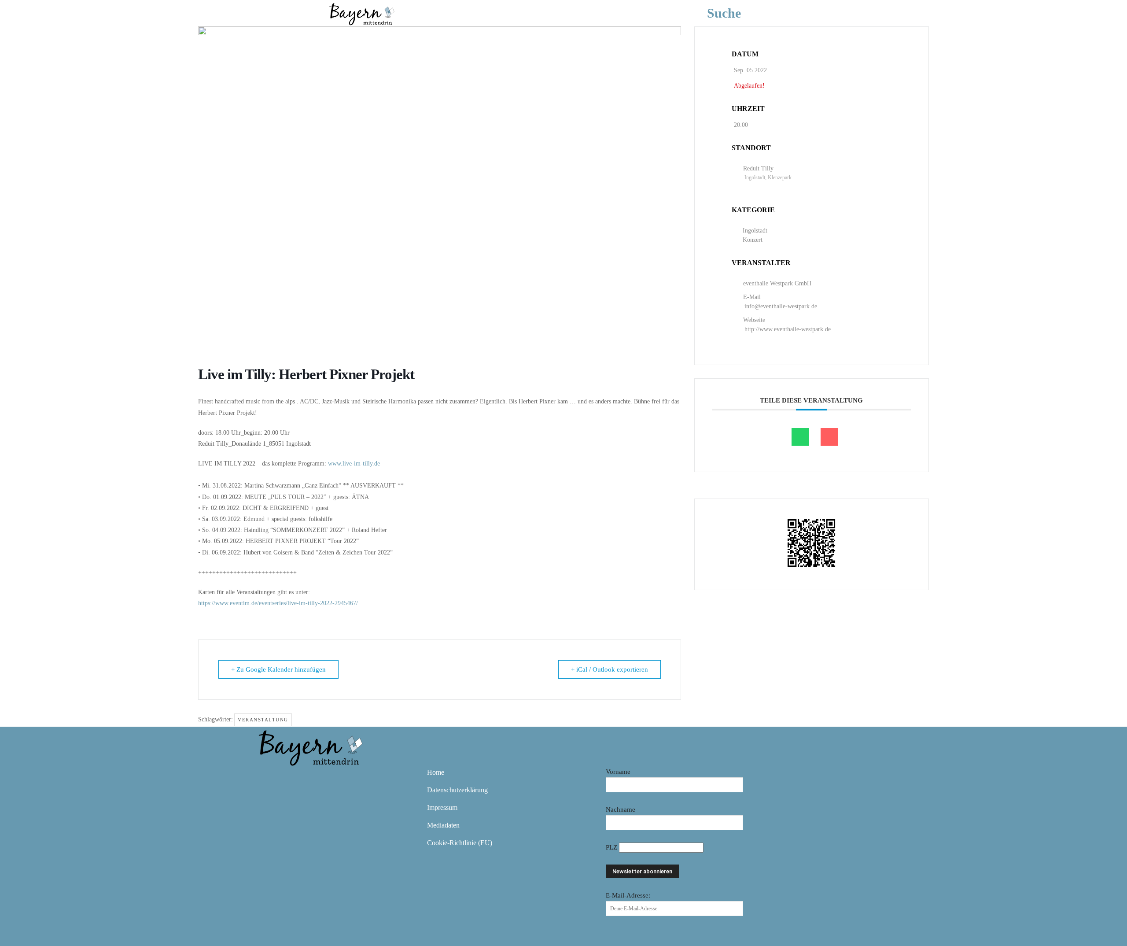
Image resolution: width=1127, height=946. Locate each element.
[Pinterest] (318, 778)
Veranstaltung (263, 719)
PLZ (612, 847)
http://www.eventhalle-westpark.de (787, 329)
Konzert (752, 239)
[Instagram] (293, 778)
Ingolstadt (755, 230)
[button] (737, 13)
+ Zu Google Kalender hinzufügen (278, 669)
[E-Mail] (829, 437)
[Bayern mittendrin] (361, 13)
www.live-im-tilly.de (354, 463)
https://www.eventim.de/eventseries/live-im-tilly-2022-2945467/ (278, 603)
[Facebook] (267, 778)
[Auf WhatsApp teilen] (800, 437)
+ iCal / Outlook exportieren (609, 669)
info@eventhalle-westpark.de (780, 306)
